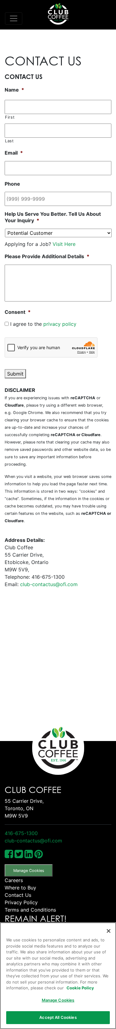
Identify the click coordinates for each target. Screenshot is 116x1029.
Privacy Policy (21, 902)
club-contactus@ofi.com (49, 584)
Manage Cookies (28, 870)
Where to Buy (20, 888)
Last (9, 140)
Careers (14, 880)
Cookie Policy (80, 987)
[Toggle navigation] (13, 18)
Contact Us (18, 895)
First (10, 117)
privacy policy (59, 324)
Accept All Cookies (57, 1017)
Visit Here (64, 244)
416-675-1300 (21, 833)
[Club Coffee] (58, 14)
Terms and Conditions (30, 910)
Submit (15, 374)
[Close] (108, 931)
